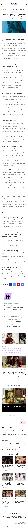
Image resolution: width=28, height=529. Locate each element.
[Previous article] (4, 396)
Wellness (7, 9)
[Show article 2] (11, 415)
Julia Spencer (8, 18)
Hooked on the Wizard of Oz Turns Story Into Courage (12, 431)
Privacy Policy (4, 526)
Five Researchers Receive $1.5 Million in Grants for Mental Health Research (13, 444)
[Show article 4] (14, 415)
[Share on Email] (22, 284)
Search (3, 419)
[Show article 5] (16, 415)
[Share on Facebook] (10, 284)
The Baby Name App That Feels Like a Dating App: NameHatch (14, 435)
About (2, 522)
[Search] (25, 4)
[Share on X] (14, 284)
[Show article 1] (10, 415)
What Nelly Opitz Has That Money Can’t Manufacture (11, 439)
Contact (3, 524)
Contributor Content (14, 11)
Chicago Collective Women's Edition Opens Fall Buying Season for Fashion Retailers (13, 448)
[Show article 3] (13, 415)
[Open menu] (2, 4)
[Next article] (24, 396)
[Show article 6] (17, 415)
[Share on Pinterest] (18, 284)
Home (3, 9)
